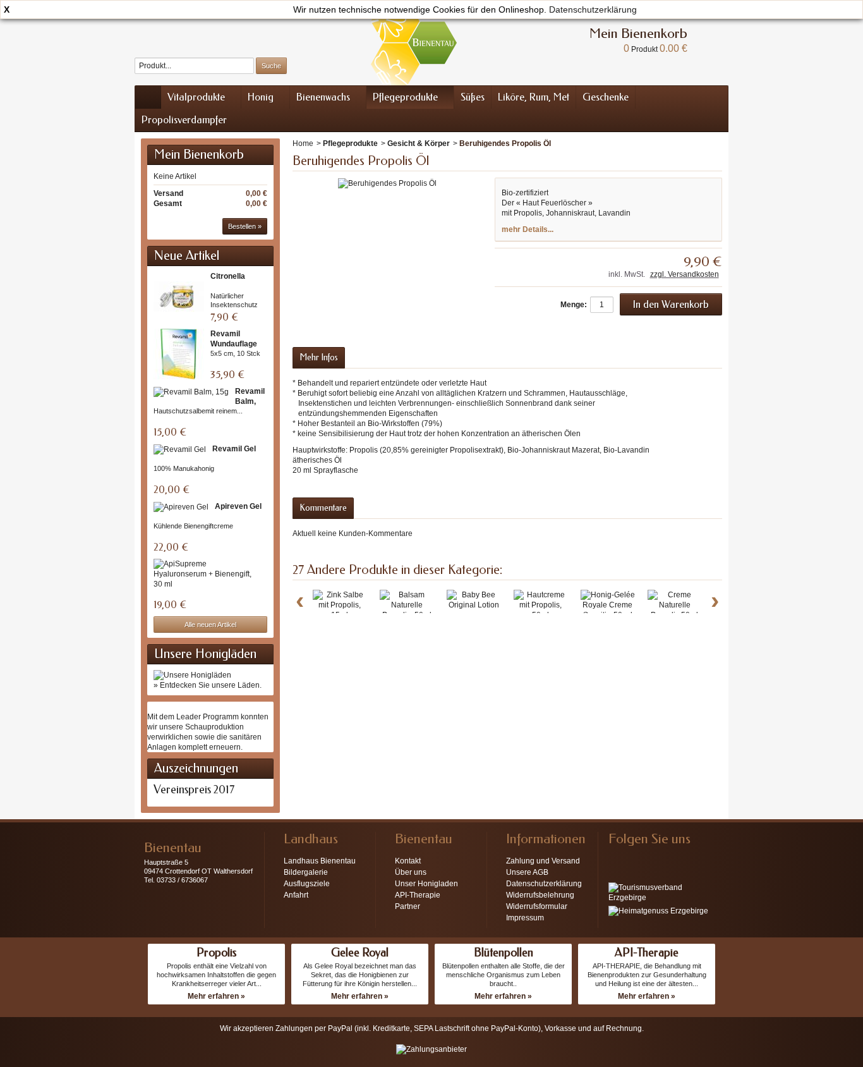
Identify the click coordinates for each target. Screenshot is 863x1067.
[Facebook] (617, 858)
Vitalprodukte (196, 97)
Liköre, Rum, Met (533, 97)
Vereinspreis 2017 (194, 789)
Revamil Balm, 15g (250, 401)
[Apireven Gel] (181, 506)
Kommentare (323, 508)
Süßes (473, 97)
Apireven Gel (238, 506)
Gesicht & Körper (418, 143)
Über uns (410, 872)
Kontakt (408, 861)
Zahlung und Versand (543, 861)
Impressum (525, 917)
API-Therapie (417, 895)
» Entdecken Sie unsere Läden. (208, 685)
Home (303, 143)
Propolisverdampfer (184, 120)
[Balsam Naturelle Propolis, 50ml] (407, 605)
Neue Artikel (186, 255)
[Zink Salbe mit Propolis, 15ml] (340, 605)
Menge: (573, 304)
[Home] (147, 97)
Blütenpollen (503, 953)
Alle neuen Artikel (210, 624)
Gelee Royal (360, 953)
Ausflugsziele (307, 883)
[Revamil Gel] (180, 449)
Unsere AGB (527, 872)
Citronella (227, 276)
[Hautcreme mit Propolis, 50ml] (541, 605)
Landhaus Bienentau (320, 861)
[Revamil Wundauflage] (179, 354)
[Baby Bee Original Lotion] (474, 600)
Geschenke (605, 97)
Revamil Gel (234, 448)
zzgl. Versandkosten (684, 274)
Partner (407, 906)
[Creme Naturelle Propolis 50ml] (675, 605)
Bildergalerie (306, 872)
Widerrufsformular (536, 906)
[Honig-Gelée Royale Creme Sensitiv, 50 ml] (608, 605)
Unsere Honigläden (205, 654)
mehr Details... (527, 229)
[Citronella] (179, 296)
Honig (261, 97)
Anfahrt (296, 895)
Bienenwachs (323, 97)
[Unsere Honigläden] (192, 674)
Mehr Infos (318, 357)
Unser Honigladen (426, 883)
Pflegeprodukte (405, 97)
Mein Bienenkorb (199, 154)
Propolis (216, 953)
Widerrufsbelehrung (540, 895)
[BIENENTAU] (414, 42)
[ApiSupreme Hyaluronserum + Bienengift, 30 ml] (207, 574)
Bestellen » (245, 226)
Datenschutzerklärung (593, 9)
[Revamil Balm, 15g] (191, 391)
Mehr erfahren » (216, 996)
